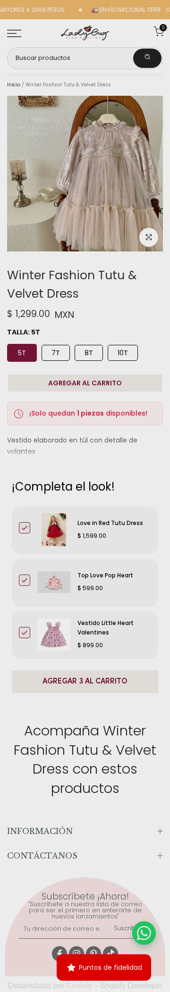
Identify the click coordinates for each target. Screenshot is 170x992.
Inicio (13, 85)
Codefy (80, 985)
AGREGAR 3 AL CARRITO (85, 681)
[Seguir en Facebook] (59, 954)
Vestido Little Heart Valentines (105, 627)
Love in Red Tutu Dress (110, 523)
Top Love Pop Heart (105, 575)
